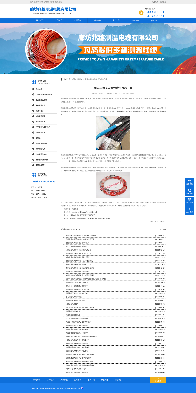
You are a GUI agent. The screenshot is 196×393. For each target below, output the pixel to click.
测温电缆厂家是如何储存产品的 (77, 293)
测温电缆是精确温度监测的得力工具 (78, 253)
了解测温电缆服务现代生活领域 (77, 344)
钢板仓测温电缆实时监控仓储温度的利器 (80, 275)
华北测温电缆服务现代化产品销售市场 (79, 362)
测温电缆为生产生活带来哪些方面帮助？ (80, 354)
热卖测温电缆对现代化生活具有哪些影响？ (81, 365)
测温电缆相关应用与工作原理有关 (77, 347)
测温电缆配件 (40, 165)
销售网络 (135, 21)
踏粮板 (38, 138)
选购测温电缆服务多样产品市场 (77, 351)
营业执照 (39, 89)
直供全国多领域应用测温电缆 (76, 369)
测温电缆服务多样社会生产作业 (77, 326)
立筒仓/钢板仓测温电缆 (44, 94)
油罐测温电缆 (40, 132)
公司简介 (58, 20)
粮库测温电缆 (40, 122)
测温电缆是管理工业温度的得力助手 (83, 215)
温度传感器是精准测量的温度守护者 (78, 264)
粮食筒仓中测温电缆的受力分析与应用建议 (81, 235)
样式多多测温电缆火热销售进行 (77, 318)
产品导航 (78, 20)
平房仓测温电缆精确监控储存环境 (77, 271)
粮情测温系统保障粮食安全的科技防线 (79, 261)
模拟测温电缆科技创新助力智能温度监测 (80, 268)
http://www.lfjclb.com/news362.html (84, 212)
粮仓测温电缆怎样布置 (74, 297)
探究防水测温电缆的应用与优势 (77, 246)
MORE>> (162, 229)
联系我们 (154, 21)
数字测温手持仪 (41, 154)
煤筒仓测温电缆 (41, 143)
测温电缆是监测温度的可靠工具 (77, 282)
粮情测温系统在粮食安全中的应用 (77, 243)
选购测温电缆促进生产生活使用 (77, 372)
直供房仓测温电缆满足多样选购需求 (78, 322)
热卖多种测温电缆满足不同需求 (77, 333)
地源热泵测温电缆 (42, 160)
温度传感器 (40, 111)
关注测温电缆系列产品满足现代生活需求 (80, 308)
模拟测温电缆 (40, 105)
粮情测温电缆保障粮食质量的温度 (77, 257)
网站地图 (77, 388)
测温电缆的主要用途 (73, 315)
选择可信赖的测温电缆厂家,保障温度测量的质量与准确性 (90, 218)
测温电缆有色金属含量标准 (75, 300)
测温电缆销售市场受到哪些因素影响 (78, 358)
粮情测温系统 (40, 116)
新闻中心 (97, 20)
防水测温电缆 (40, 149)
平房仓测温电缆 (41, 100)
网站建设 (70, 388)
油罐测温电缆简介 (72, 304)
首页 (73, 79)
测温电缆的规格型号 (73, 311)
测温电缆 (75, 209)
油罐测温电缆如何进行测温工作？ (77, 340)
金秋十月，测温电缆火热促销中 (77, 286)
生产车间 (116, 20)
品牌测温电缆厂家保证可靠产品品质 (78, 250)
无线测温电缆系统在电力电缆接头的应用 (80, 239)
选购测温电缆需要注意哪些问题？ (77, 329)
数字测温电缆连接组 (43, 127)
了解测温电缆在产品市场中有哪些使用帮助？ (81, 336)
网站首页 (39, 20)
